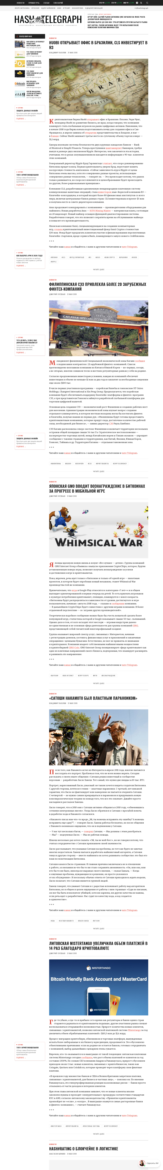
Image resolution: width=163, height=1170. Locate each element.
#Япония (54, 257)
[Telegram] (137, 3)
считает (107, 163)
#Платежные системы (91, 1126)
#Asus (98, 257)
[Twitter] (141, 3)
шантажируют (114, 148)
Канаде (55, 136)
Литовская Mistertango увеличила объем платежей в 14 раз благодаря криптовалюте (98, 945)
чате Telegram (129, 246)
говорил (89, 831)
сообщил (140, 361)
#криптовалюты (102, 463)
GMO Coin (74, 647)
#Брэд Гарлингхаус (77, 257)
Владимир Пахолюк (57, 52)
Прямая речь (34, 2)
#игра (95, 675)
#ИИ (59, 8)
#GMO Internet (68, 675)
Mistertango (134, 1030)
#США (53, 921)
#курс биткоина (22, 8)
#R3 (90, 257)
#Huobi (134, 257)
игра (74, 590)
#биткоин (54, 675)
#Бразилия (123, 257)
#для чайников (48, 8)
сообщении (117, 603)
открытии (91, 132)
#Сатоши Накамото (66, 921)
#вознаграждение (108, 675)
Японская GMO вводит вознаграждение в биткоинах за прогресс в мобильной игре (97, 488)
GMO (135, 625)
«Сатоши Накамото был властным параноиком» (93, 698)
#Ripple (53, 262)
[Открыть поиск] (147, 3)
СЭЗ (111, 423)
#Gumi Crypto (110, 257)
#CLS (63, 257)
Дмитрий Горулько (57, 294)
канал (67, 246)
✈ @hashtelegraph (141, 8)
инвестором (105, 192)
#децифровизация (94, 8)
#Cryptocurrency (120, 463)
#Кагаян (68, 463)
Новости (20, 2)
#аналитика (77, 8)
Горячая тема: (99, 14)
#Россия (35, 8)
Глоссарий (58, 2)
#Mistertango (56, 1126)
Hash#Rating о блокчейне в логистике (83, 1148)
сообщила (86, 1057)
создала (58, 229)
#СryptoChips (83, 675)
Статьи (46, 2)
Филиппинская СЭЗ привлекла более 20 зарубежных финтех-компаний (97, 286)
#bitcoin (96, 921)
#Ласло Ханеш (83, 921)
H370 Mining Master (100, 210)
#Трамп (66, 8)
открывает (93, 119)
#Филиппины (56, 463)
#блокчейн (79, 463)
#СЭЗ (90, 463)
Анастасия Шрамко (57, 1153)
